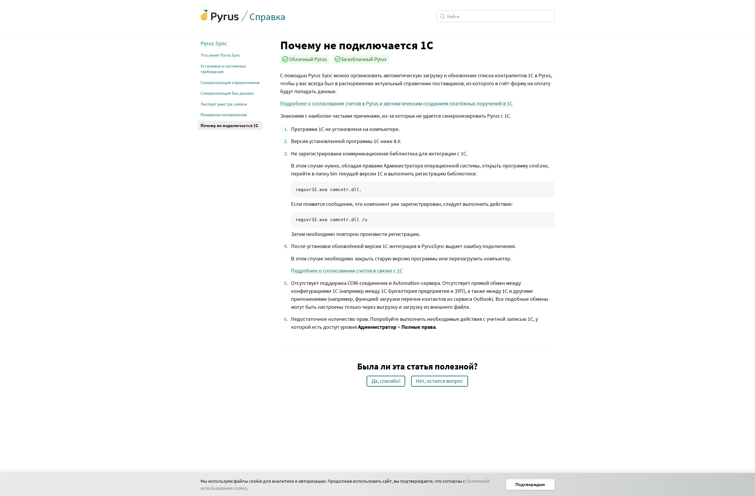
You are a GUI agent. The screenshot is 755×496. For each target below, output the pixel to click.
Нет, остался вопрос (439, 380)
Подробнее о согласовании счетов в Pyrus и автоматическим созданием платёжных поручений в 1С (396, 103)
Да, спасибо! (386, 380)
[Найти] (443, 16)
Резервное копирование (224, 114)
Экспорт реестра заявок (224, 104)
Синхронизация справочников (230, 82)
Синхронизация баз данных (227, 93)
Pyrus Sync (214, 43)
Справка (267, 17)
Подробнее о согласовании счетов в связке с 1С (347, 270)
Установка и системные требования (223, 69)
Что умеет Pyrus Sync (220, 55)
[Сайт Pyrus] (220, 16)
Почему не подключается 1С (229, 125)
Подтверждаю (530, 484)
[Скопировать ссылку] (276, 45)
